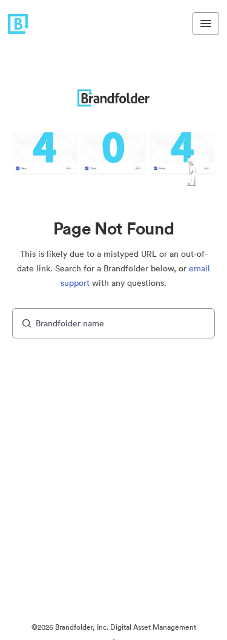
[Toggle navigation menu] (205, 23)
